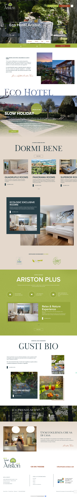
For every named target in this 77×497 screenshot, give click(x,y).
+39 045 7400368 (37, 466)
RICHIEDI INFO (53, 6)
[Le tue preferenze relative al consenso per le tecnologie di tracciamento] (76, 373)
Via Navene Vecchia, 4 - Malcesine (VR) (9, 480)
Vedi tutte (38, 156)
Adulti (40, 44)
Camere (36, 41)
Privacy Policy (5, 491)
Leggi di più (13, 131)
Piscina (47, 41)
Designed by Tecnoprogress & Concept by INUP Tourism (65, 491)
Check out (24, 44)
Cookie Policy (11, 491)
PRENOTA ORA (64, 6)
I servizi (34, 482)
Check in (8, 44)
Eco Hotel (30, 41)
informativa (25, 417)
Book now (63, 45)
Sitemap (15, 491)
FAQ (42, 41)
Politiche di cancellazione (37, 484)
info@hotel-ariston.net (65, 466)
